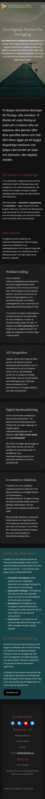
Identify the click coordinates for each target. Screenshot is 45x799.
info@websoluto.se (25, 753)
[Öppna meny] (42, 6)
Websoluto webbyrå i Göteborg (18, 788)
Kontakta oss (12, 692)
